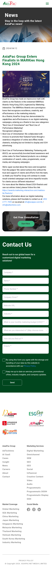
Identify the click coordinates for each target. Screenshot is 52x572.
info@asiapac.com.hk (33, 202)
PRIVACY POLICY (26, 561)
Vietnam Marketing (11, 535)
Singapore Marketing (12, 524)
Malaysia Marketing (12, 527)
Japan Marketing (10, 520)
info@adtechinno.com (11, 205)
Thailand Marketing (12, 531)
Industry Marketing (11, 542)
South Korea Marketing (13, 539)
